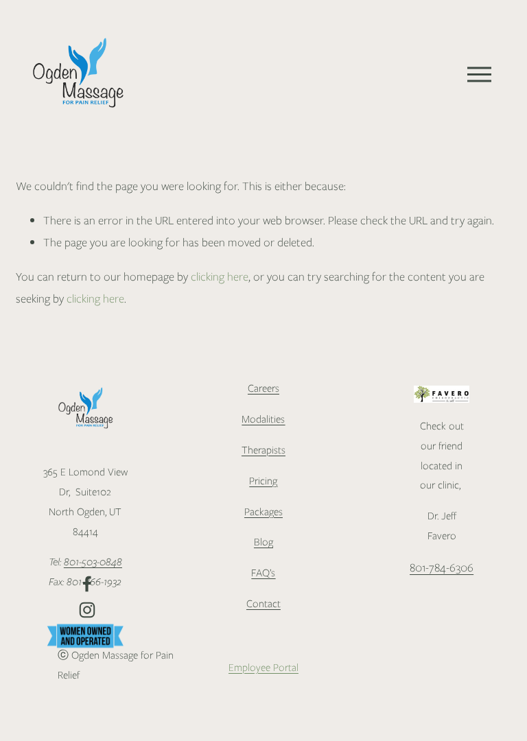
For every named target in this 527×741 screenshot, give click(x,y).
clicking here (219, 276)
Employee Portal (263, 667)
